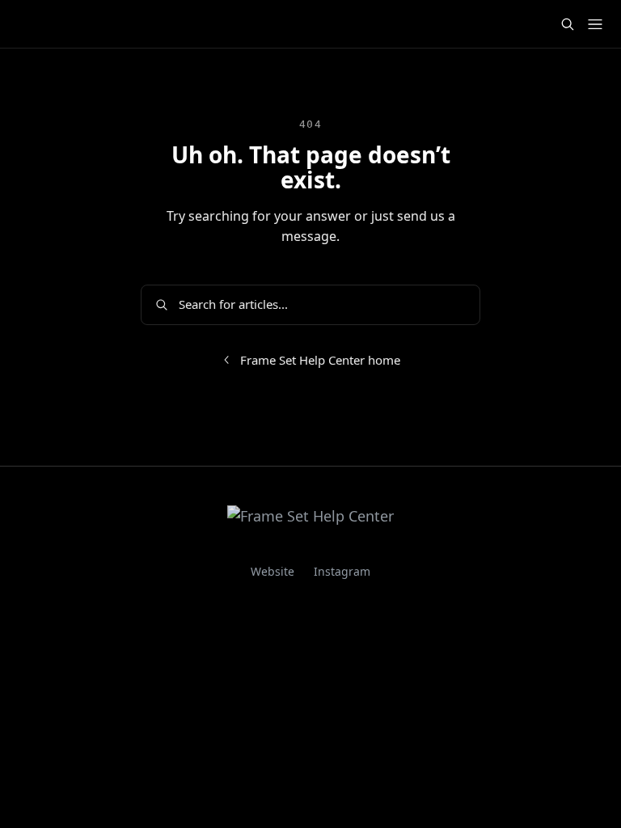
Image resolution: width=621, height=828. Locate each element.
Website (272, 571)
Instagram (342, 571)
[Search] (568, 24)
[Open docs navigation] (595, 24)
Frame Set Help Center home (320, 360)
